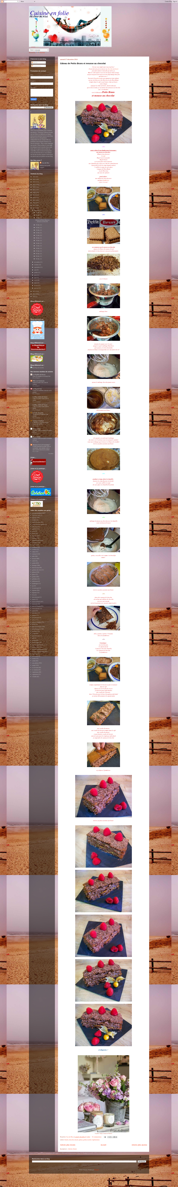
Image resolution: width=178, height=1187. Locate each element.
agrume (34, 518)
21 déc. (38, 235)
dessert (116, 69)
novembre (37, 262)
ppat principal (36, 636)
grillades (34, 579)
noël (33, 611)
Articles (35, 62)
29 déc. (38, 215)
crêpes (34, 552)
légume (34, 590)
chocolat (110, 69)
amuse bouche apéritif (38, 524)
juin (35, 275)
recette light (35, 642)
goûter (85, 1140)
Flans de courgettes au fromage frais (41, 376)
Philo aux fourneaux (38, 381)
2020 (34, 192)
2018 (34, 197)
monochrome (35, 608)
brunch (66, 1140)
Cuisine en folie (49, 12)
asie (33, 531)
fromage (34, 565)
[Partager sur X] (112, 1137)
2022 (34, 187)
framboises (106, 180)
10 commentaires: (97, 1137)
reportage (34, 654)
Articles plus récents (67, 1145)
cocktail (34, 545)
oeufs (103, 156)
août (35, 270)
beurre (34, 533)
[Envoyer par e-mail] (108, 1137)
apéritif (34, 529)
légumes (34, 592)
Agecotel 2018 (36, 515)
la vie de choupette (38, 413)
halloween (35, 581)
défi (33, 556)
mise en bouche (36, 606)
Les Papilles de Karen (39, 374)
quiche (34, 640)
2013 (34, 291)
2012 (34, 294)
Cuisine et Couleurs (38, 421)
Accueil (103, 1145)
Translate (42, 52)
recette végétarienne (37, 645)
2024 (34, 182)
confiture (34, 547)
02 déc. (38, 259)
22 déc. (38, 233)
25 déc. (38, 225)
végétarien (35, 674)
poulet (34, 633)
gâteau (98, 78)
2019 (34, 195)
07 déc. (38, 251)
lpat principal (36, 597)
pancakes (34, 613)
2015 (34, 205)
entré (33, 561)
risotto (34, 658)
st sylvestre (35, 667)
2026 (34, 177)
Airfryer (34, 520)
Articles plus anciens (139, 1145)
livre (33, 595)
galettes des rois (36, 570)
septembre (37, 267)
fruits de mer (35, 567)
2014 (34, 208)
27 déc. (38, 218)
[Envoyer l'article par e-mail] (104, 1137)
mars (35, 283)
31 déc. (38, 212)
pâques (34, 615)
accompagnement (37, 513)
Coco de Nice (45, 163)
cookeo (34, 549)
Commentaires (37, 66)
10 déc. (38, 248)
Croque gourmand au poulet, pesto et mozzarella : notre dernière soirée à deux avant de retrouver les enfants (42, 448)
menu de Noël (36, 601)
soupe (33, 665)
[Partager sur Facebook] (114, 1137)
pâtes (33, 620)
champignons (36, 540)
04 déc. (38, 256)
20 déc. (38, 238)
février (36, 285)
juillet (36, 272)
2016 (34, 203)
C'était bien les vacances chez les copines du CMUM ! (40, 423)
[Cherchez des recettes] (37, 368)
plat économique (37, 626)
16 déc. (38, 243)
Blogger (96, 1170)
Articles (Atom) (72, 1149)
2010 (34, 296)
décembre (37, 210)
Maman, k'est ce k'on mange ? (41, 445)
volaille (34, 676)
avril (35, 280)
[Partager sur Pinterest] (116, 1137)
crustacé (34, 554)
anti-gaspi (35, 527)
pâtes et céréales (36, 622)
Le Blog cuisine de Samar (40, 397)
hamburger (35, 583)
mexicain (34, 604)
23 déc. (38, 230)
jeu (33, 586)
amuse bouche (36, 522)
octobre (36, 265)
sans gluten (35, 663)
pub (33, 638)
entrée (34, 563)
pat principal (35, 617)
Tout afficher (50, 453)
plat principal (36, 629)
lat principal (35, 588)
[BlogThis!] (110, 1137)
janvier (36, 288)
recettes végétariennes (93, 1140)
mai (35, 278)
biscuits (34, 536)
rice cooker (35, 656)
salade (34, 661)
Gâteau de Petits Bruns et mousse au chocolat (83, 63)
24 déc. (38, 227)
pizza (33, 624)
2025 (34, 179)
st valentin (35, 670)
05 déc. (38, 253)
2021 (34, 190)
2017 (34, 200)
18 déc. (38, 240)
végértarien (35, 672)
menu (33, 599)
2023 (34, 184)
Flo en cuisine (37, 429)
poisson (34, 631)
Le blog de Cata (37, 389)
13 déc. (38, 246)
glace (33, 574)
